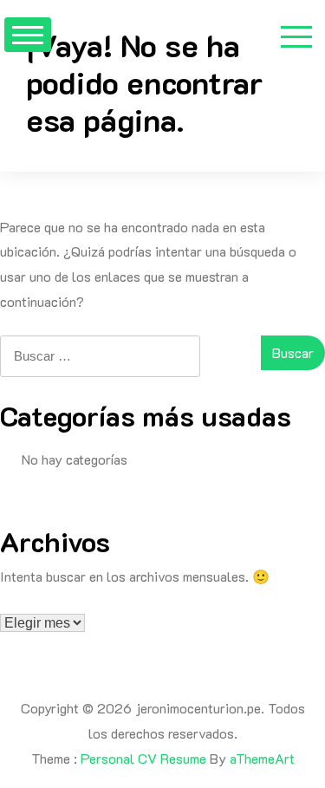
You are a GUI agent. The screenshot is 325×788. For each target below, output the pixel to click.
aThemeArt (262, 758)
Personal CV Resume (143, 758)
